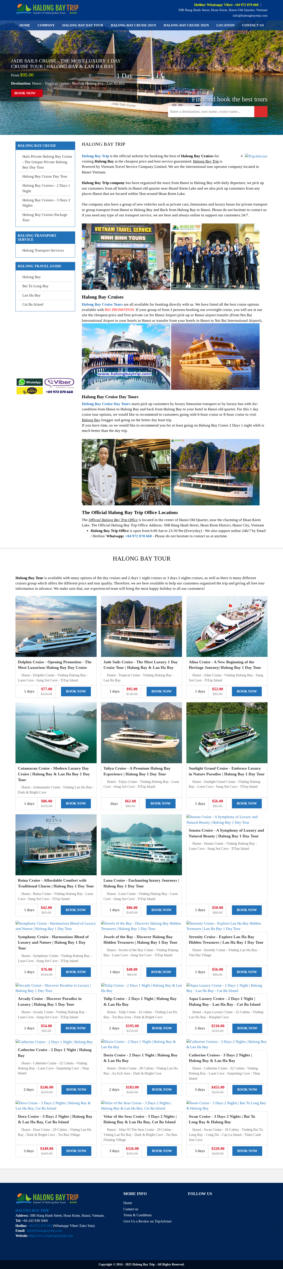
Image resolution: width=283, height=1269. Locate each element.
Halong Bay (31, 277)
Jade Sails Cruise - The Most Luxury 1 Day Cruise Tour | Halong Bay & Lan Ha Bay (66, 63)
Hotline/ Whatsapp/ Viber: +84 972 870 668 (226, 5)
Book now (25, 93)
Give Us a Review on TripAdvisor (147, 1221)
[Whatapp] (275, 1223)
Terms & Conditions (137, 1215)
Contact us (253, 25)
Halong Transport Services (43, 250)
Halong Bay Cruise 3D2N (186, 25)
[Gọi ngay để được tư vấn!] (275, 1235)
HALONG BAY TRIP (32, 1210)
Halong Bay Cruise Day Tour (44, 176)
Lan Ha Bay (31, 295)
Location (225, 25)
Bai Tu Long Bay (35, 286)
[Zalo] (275, 1211)
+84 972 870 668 (138, 536)
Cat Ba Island (32, 304)
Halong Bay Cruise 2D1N (133, 25)
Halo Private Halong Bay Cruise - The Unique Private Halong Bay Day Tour (47, 161)
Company (46, 25)
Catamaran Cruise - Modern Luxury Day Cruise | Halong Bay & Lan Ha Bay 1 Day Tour (54, 774)
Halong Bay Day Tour (82, 25)
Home (24, 25)
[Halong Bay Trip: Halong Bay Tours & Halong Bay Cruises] (47, 8)
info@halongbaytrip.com (250, 15)
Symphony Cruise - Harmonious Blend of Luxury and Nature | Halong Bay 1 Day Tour (53, 942)
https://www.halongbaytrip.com (51, 1236)
